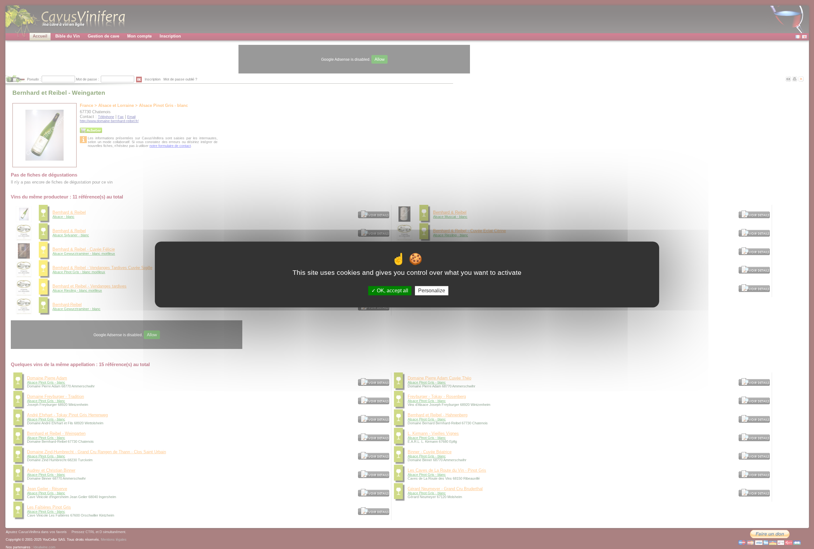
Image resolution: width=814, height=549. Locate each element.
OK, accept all (392, 290)
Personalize (431, 290)
